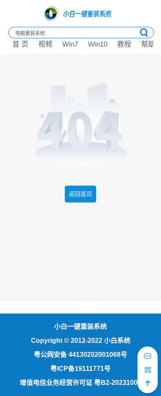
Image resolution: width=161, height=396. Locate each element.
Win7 (70, 44)
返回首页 (80, 194)
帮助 (148, 44)
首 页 (20, 44)
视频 (45, 44)
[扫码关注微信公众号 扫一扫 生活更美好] (147, 370)
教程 (124, 44)
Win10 (97, 44)
